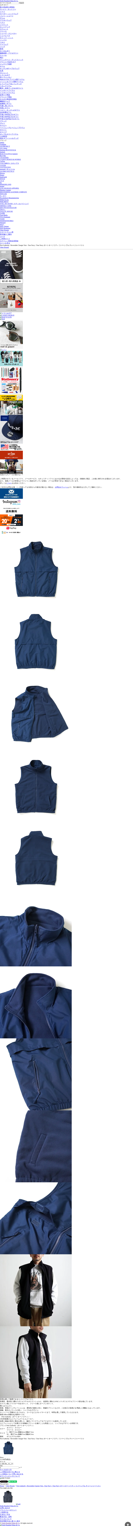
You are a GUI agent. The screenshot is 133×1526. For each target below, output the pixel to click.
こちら (9, 483)
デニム (2, 18)
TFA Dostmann (5, 217)
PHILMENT (4, 202)
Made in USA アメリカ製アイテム (12, 79)
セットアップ (5, 27)
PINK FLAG (4, 200)
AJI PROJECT (5, 146)
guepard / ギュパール (7, 169)
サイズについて (6, 1519)
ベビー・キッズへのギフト (10, 110)
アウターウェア (6, 20)
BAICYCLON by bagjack (9, 154)
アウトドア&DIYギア (8, 62)
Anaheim (3, 144)
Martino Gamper (5, 190)
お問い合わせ (5, 1508)
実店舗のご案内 (6, 234)
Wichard (3, 223)
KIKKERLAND (5, 184)
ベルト (2, 42)
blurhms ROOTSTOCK (8, 150)
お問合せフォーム (61, 487)
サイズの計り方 (6, 1470)
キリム (2, 66)
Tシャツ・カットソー (8, 9)
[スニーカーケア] (11, 414)
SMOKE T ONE (5, 206)
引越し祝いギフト (6, 106)
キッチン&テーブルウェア (10, 68)
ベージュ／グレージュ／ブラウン (12, 128)
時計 (1, 57)
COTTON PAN (5, 167)
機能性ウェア (5, 101)
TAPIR (2, 213)
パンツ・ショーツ (6, 16)
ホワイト (3, 130)
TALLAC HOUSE (6, 211)
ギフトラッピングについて (10, 1476)
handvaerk (3, 177)
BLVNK (3, 156)
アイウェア (4, 44)
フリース (3, 31)
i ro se (2, 181)
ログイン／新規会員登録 (9, 241)
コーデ (2, 236)
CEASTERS (4, 157)
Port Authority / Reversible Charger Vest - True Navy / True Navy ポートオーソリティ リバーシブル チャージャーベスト (58, 1486)
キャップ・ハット (6, 38)
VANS (2, 219)
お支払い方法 (5, 1514)
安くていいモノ (6, 77)
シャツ (2, 11)
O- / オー (3, 196)
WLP (2, 224)
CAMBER (3, 136)
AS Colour (3, 148)
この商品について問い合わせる (11, 1474)
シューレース (5, 36)
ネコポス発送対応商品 (8, 99)
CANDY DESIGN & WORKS (10, 159)
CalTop (2, 161)
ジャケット (4, 25)
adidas (2, 142)
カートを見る (5, 243)
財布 (1, 49)
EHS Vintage (4, 226)
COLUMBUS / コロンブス (9, 163)
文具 (1, 71)
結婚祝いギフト (6, 103)
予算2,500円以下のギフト (9, 114)
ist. (1, 182)
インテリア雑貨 (6, 64)
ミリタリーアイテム (7, 92)
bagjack (2, 152)
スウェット (4, 29)
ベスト (2, 22)
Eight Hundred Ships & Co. (9, 1)
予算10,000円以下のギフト (10, 119)
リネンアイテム (6, 86)
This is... (3, 209)
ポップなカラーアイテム (9, 134)
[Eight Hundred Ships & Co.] (10, 1525)
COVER (3, 165)
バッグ (2, 46)
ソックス (3, 40)
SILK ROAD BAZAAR (8, 208)
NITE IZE (3, 194)
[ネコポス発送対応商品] (11, 400)
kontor (2, 186)
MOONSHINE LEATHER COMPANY (13, 192)
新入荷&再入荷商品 (7, 7)
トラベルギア (5, 75)
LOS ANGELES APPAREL (9, 188)
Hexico (2, 173)
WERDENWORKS (6, 221)
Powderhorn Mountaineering (9, 198)
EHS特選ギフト (6, 112)
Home (2, 1486)
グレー (2, 123)
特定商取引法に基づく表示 (10, 1521)
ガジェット (4, 73)
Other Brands (4, 230)
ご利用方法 (4, 1512)
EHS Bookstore (5, 228)
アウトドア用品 (6, 97)
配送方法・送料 (6, 1517)
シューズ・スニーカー (8, 33)
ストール (3, 55)
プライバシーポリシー (8, 1510)
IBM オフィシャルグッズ (9, 138)
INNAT (2, 179)
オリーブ (3, 132)
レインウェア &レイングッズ (11, 84)
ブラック (3, 121)
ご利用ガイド (5, 239)
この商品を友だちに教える (10, 1472)
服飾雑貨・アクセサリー (9, 53)
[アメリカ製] (11, 450)
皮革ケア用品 (5, 95)
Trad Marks (4, 215)
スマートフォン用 (6, 232)
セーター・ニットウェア (9, 14)
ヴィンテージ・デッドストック (11, 60)
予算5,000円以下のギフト (9, 117)
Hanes (2, 175)
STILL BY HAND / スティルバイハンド (14, 204)
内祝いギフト (5, 108)
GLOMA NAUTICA (7, 171)
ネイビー (3, 125)
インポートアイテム (7, 90)
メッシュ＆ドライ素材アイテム (11, 82)
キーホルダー (5, 51)
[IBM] (11, 443)
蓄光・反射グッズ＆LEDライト (11, 88)
